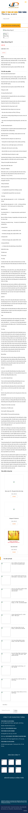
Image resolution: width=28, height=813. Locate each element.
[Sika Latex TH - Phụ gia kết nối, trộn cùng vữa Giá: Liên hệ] (14, 488)
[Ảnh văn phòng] (4, 762)
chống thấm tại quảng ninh (5, 800)
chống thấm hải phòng (18, 808)
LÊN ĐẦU (25, 810)
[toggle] (25, 2)
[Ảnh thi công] (4, 770)
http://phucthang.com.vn (10, 725)
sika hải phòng (3, 808)
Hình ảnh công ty (14, 755)
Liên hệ (3, 52)
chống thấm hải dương (20, 802)
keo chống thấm (10, 808)
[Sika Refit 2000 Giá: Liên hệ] (14, 544)
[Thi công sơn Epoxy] (11, 770)
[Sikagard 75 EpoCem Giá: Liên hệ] (14, 516)
